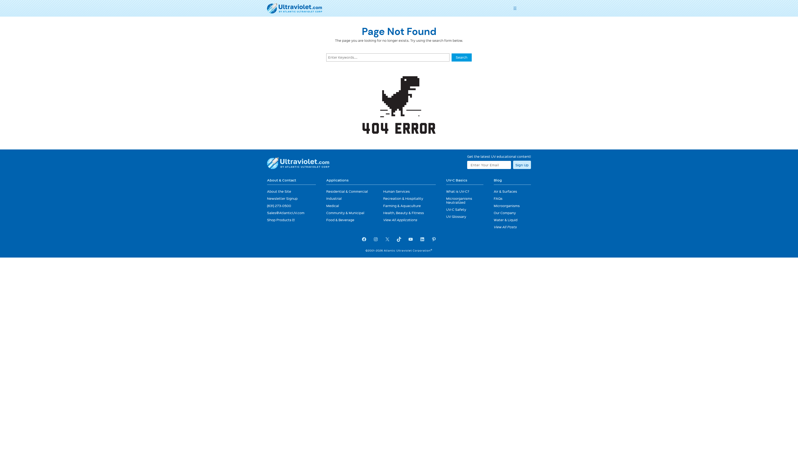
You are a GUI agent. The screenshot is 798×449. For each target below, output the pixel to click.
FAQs (498, 198)
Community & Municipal (345, 213)
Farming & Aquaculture (402, 206)
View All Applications (400, 220)
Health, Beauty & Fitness (403, 213)
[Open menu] (514, 8)
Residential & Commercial (347, 191)
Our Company (505, 213)
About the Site (279, 191)
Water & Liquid (505, 220)
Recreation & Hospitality (403, 198)
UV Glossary (456, 216)
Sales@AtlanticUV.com (285, 213)
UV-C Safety (456, 209)
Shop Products (281, 220)
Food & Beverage (340, 220)
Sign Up (522, 165)
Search (461, 57)
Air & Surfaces (505, 191)
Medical (332, 206)
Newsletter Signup (282, 198)
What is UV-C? (457, 191)
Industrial (334, 198)
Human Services (396, 191)
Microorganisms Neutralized (459, 200)
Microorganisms (507, 206)
